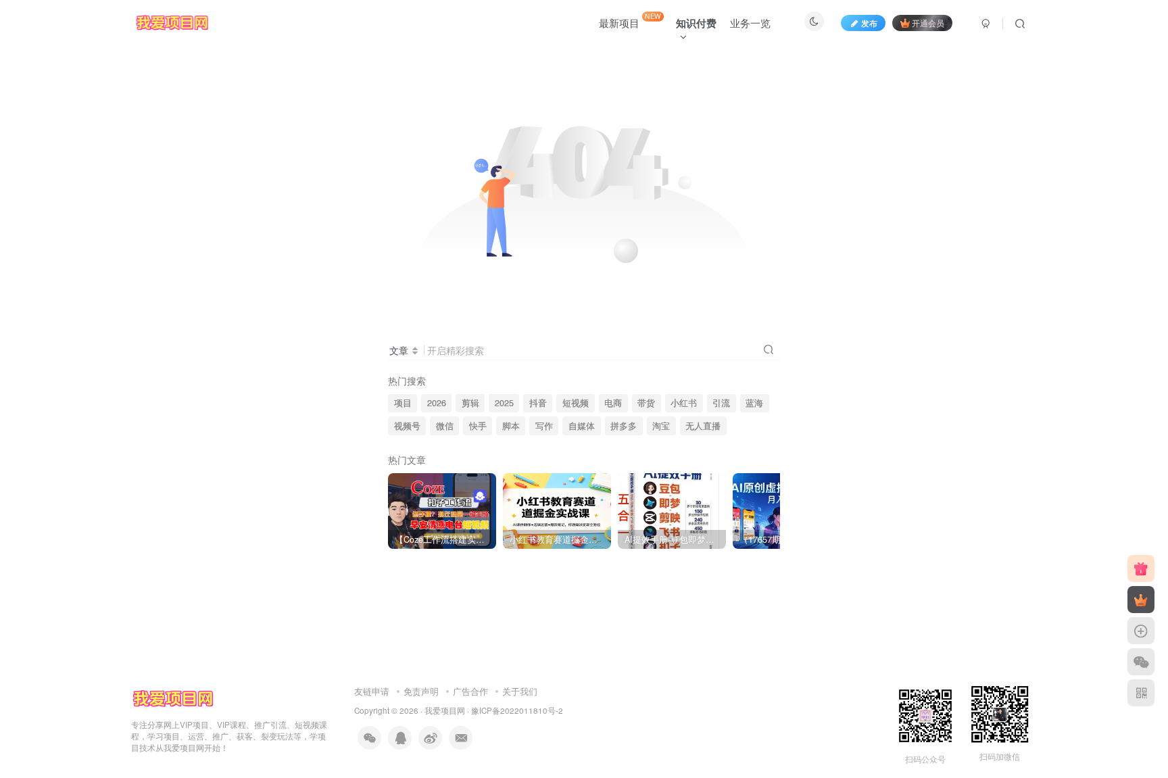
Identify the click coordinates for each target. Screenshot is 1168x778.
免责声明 (421, 691)
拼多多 (623, 426)
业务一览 (750, 23)
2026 (436, 403)
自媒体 (581, 426)
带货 (646, 403)
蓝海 (754, 403)
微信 (445, 426)
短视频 (575, 403)
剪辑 (470, 403)
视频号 (407, 426)
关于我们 (519, 691)
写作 (544, 426)
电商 (613, 403)
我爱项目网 (444, 710)
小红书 (684, 403)
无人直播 (703, 426)
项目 (403, 403)
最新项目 (630, 20)
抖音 (538, 403)
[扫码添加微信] (1140, 661)
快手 (478, 426)
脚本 (511, 426)
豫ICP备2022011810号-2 (517, 710)
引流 (721, 403)
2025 (504, 403)
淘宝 (661, 426)
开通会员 (928, 22)
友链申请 (371, 691)
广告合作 (470, 691)
